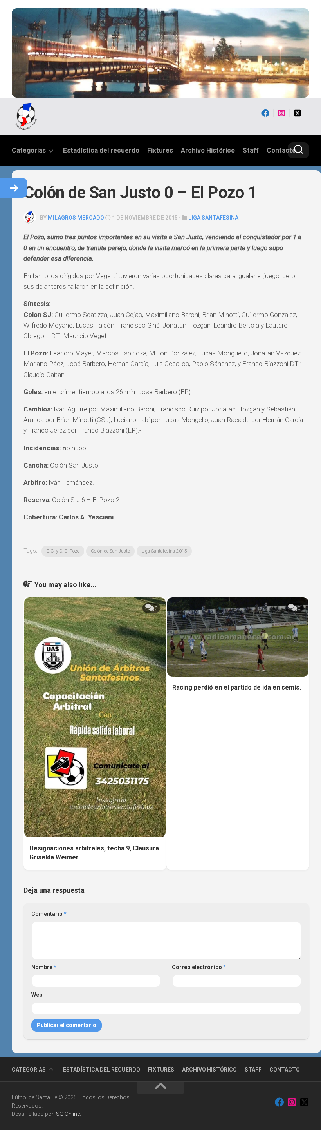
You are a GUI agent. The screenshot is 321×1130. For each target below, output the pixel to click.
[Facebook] (265, 113)
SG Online (68, 1114)
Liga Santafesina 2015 (164, 551)
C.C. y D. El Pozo (62, 551)
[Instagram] (281, 113)
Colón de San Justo (110, 551)
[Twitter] (297, 113)
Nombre (43, 967)
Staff (251, 150)
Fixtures (160, 150)
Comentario (49, 914)
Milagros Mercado (76, 218)
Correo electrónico (199, 967)
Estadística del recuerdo (101, 150)
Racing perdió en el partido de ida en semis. (236, 687)
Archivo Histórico (208, 150)
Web (36, 995)
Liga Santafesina (213, 218)
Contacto (281, 150)
